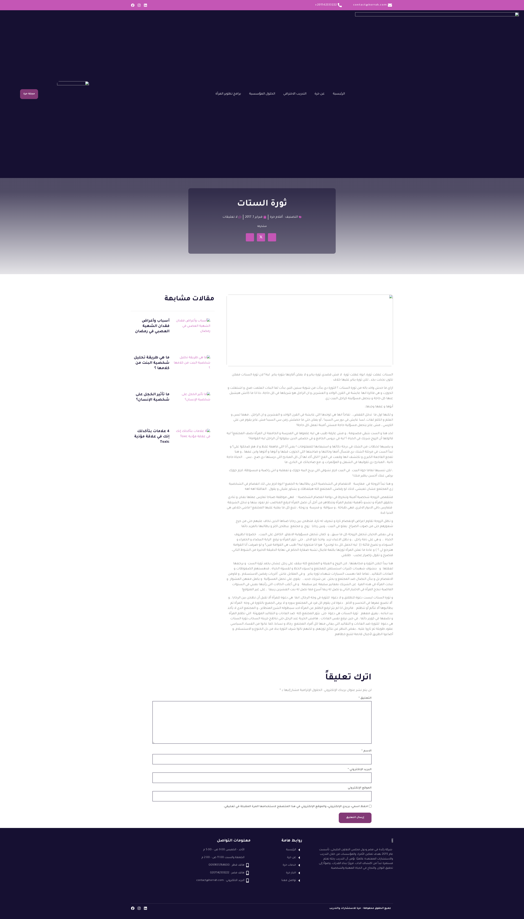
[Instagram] (139, 5)
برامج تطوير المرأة (228, 94)
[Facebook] (132, 5)
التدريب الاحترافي (294, 94)
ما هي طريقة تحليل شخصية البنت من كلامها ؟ (151, 363)
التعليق (365, 698)
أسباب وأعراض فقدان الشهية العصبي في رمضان (152, 326)
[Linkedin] (145, 5)
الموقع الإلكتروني (360, 787)
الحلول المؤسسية (262, 94)
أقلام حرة (276, 217)
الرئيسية (339, 94)
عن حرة (320, 94)
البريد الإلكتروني (360, 769)
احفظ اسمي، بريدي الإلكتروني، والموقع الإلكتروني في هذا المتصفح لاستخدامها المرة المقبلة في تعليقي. (296, 806)
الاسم (366, 750)
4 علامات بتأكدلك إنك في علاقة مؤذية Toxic (151, 436)
